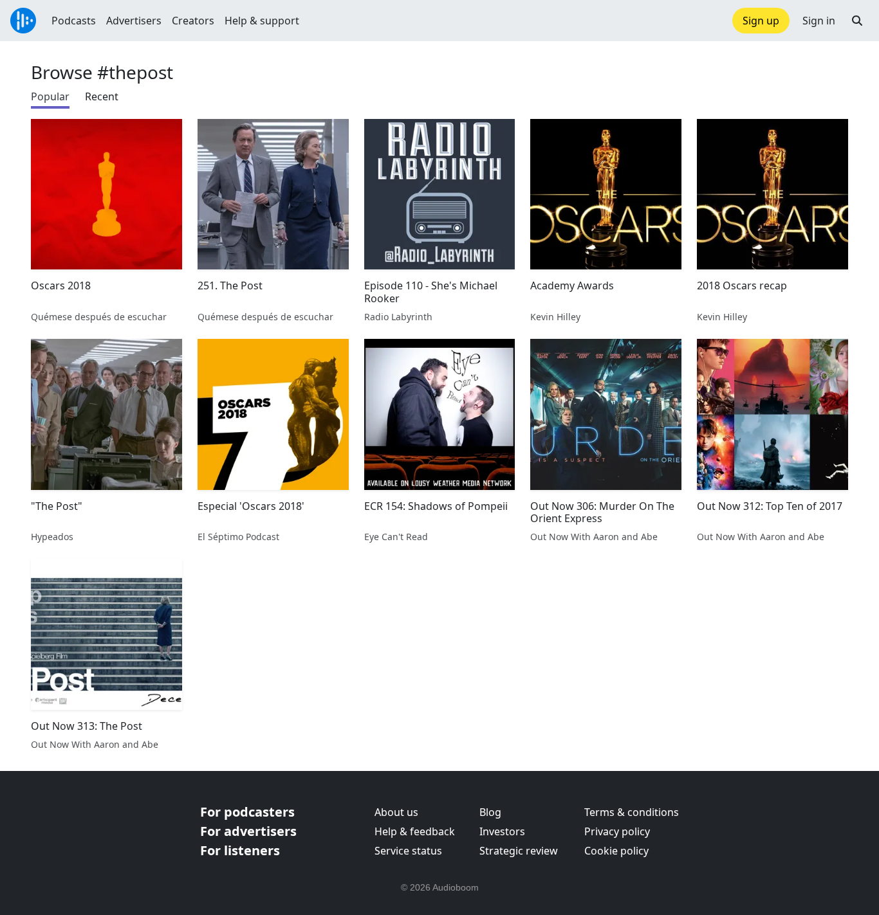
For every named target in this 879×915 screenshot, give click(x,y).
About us (396, 812)
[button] (857, 20)
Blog (490, 812)
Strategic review (518, 851)
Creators (193, 21)
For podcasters (247, 811)
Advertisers (134, 21)
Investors (502, 831)
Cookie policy (616, 851)
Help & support (262, 21)
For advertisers (248, 831)
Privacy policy (617, 831)
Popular (50, 96)
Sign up (761, 21)
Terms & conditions (631, 812)
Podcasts (73, 21)
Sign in (818, 21)
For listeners (240, 850)
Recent (101, 96)
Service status (408, 851)
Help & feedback (415, 831)
